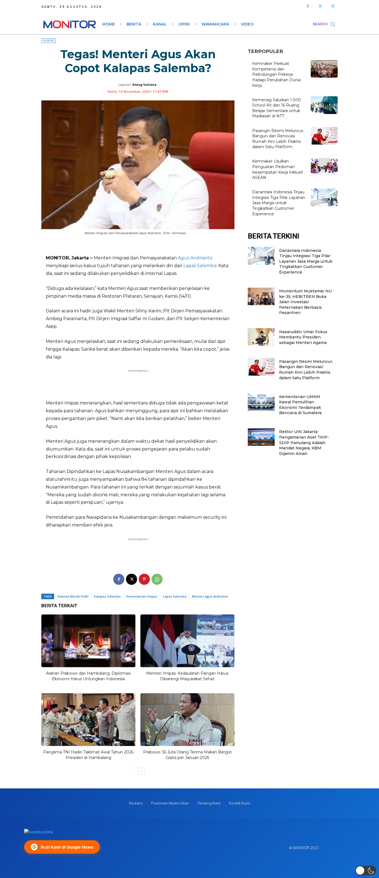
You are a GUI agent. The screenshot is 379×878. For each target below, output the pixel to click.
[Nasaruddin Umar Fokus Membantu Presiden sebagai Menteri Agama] (261, 337)
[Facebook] (308, 6)
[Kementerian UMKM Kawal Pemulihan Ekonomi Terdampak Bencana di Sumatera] (261, 402)
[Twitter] (320, 6)
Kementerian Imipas (141, 596)
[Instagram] (333, 6)
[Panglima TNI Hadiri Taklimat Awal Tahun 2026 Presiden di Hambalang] (88, 719)
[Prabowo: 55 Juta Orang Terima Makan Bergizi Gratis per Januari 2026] (187, 719)
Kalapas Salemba (107, 596)
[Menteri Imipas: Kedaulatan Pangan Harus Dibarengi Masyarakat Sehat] (187, 640)
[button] (325, 24)
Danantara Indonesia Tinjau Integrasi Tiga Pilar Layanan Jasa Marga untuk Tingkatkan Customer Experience (278, 202)
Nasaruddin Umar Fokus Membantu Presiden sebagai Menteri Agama (303, 337)
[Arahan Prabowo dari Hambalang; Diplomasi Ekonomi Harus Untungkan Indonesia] (88, 640)
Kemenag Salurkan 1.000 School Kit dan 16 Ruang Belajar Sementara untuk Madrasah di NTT (276, 108)
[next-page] (141, 771)
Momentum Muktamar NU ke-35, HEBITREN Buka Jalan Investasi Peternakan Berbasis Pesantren (305, 302)
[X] (131, 579)
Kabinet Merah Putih (73, 596)
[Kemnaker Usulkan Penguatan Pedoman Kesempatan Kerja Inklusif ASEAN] (324, 166)
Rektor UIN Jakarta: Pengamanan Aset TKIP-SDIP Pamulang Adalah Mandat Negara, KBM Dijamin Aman (304, 442)
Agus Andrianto (195, 257)
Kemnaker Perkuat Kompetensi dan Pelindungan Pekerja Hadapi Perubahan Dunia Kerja (276, 74)
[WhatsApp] (157, 579)
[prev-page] (132, 771)
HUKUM (48, 40)
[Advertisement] (137, 384)
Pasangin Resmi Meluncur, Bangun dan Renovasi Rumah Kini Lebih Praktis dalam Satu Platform (306, 369)
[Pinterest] (144, 579)
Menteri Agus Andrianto (210, 596)
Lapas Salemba (199, 265)
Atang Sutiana (144, 84)
